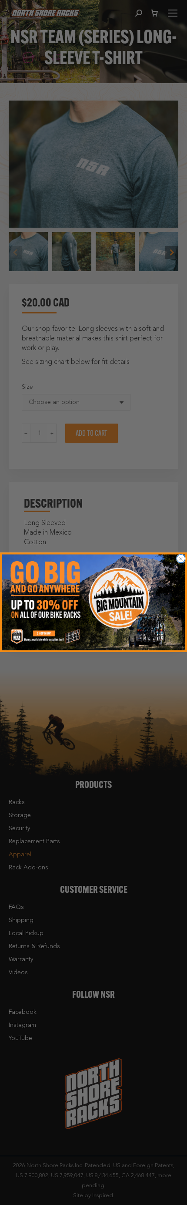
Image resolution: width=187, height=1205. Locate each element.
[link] (93, 602)
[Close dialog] (181, 559)
